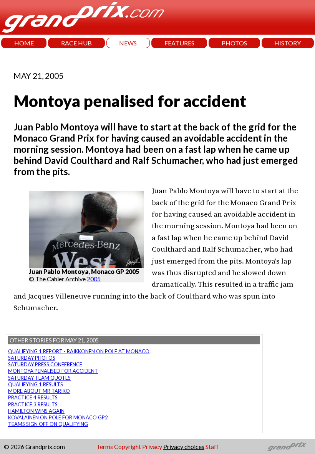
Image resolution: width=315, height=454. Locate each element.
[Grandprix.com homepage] (287, 446)
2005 (94, 278)
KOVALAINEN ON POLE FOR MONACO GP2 (58, 417)
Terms (104, 446)
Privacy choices (183, 446)
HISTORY (287, 43)
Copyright (127, 446)
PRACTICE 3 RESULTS (33, 404)
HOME (24, 43)
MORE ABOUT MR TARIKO (39, 391)
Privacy (152, 446)
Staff (212, 446)
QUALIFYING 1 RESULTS (35, 384)
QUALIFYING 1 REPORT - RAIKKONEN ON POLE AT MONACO (78, 351)
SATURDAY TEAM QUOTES (39, 378)
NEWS (128, 43)
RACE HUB (76, 43)
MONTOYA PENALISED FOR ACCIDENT (53, 371)
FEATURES (179, 43)
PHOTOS (234, 43)
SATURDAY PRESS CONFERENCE (45, 364)
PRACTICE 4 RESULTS (33, 397)
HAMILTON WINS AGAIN (36, 411)
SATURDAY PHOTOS (31, 358)
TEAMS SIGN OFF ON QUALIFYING (48, 424)
